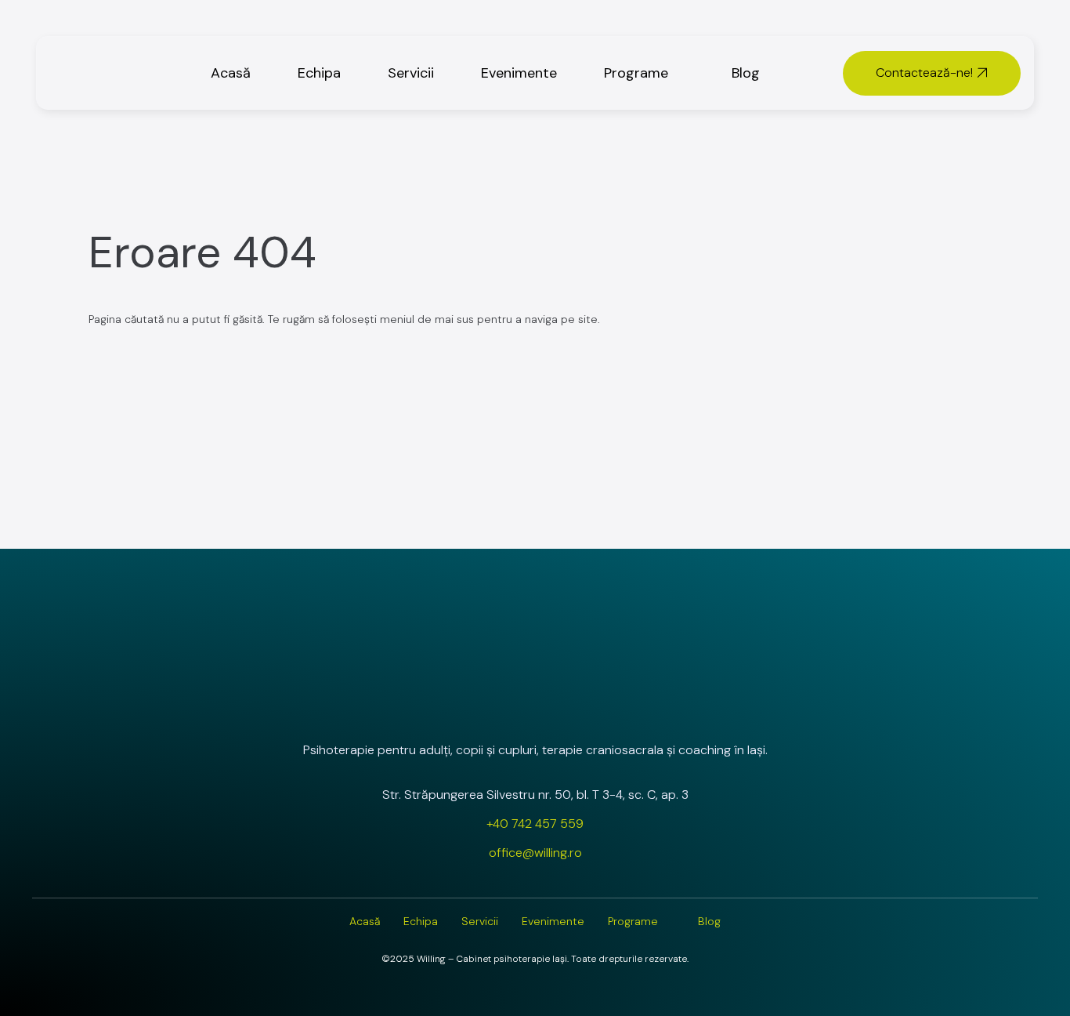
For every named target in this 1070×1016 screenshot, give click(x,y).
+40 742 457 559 (535, 823)
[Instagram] (488, 702)
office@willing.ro (535, 852)
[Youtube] (581, 702)
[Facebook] (535, 702)
